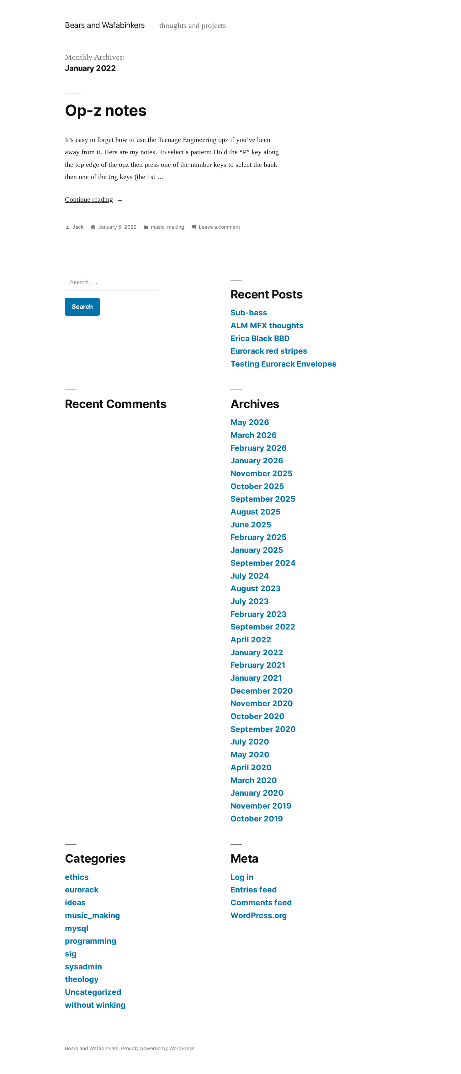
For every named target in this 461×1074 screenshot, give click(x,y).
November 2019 (260, 805)
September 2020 (263, 729)
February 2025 (258, 537)
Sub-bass (248, 312)
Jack (78, 227)
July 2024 (249, 576)
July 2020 (249, 741)
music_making (167, 227)
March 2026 (253, 435)
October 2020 (257, 716)
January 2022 (256, 652)
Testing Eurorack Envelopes (283, 363)
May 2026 (249, 422)
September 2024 (263, 563)
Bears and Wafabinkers (105, 25)
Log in (241, 877)
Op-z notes (105, 110)
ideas (75, 902)
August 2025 (255, 511)
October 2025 (257, 486)
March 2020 (253, 780)
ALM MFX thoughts (267, 325)
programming (90, 941)
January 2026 (256, 460)
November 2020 (261, 703)
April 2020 (251, 767)
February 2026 (258, 448)
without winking (95, 1005)
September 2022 (262, 626)
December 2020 (261, 690)
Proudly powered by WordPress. (158, 1048)
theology (82, 979)
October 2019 (256, 818)
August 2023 (255, 588)
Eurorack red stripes (268, 351)
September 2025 (262, 499)
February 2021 (257, 665)
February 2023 (258, 614)
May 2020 (249, 754)
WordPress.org (258, 915)
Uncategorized (93, 992)
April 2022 (250, 639)
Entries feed (253, 889)
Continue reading (94, 199)
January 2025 (256, 550)
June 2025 (250, 524)
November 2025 (261, 473)
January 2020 (256, 793)
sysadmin (83, 966)
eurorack (81, 889)
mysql (76, 928)
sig (71, 953)
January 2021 (256, 678)
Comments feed (261, 902)
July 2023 (249, 601)
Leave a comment (219, 227)
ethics (77, 877)
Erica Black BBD (260, 338)
